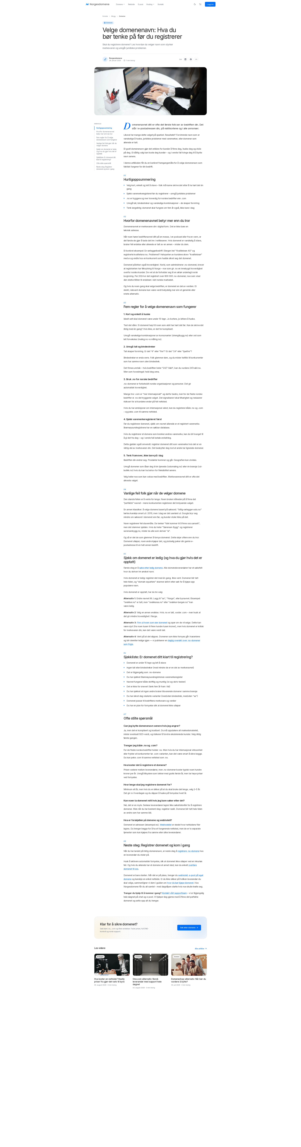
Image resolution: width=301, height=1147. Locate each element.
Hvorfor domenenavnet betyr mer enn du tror (105, 133)
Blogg (113, 16)
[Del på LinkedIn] (185, 59)
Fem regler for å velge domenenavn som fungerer (106, 139)
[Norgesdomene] (98, 4)
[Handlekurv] (200, 4)
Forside (105, 16)
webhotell (183, 875)
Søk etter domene (187, 927)
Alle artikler (199, 949)
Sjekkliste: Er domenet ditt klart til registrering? (106, 158)
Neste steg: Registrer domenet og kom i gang (105, 168)
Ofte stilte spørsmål (103, 163)
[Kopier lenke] (196, 59)
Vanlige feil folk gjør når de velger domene (106, 144)
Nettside (131, 4)
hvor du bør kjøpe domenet (180, 883)
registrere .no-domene (188, 851)
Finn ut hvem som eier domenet (152, 622)
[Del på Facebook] (191, 59)
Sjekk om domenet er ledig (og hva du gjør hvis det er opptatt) (106, 151)
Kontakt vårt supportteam (174, 893)
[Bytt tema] (195, 4)
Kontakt (161, 4)
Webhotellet (165, 825)
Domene (119, 4)
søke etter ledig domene (151, 568)
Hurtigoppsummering (104, 128)
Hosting (149, 4)
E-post (140, 4)
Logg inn (210, 4)
